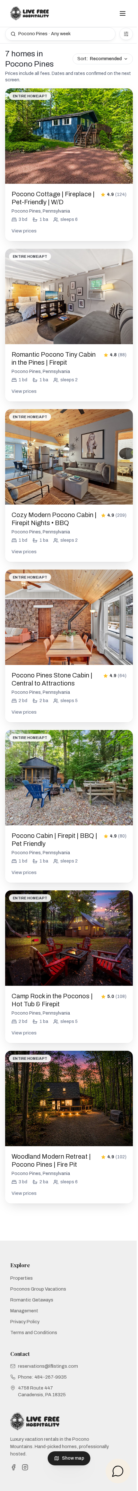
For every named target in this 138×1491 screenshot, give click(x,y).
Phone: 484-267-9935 (42, 1377)
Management (24, 1310)
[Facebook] (13, 1467)
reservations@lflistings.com (48, 1366)
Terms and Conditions (33, 1332)
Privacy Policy (24, 1321)
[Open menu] (122, 13)
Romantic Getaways (31, 1299)
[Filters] (126, 34)
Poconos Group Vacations (38, 1289)
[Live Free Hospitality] (29, 13)
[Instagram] (25, 1467)
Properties (21, 1278)
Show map (73, 1458)
